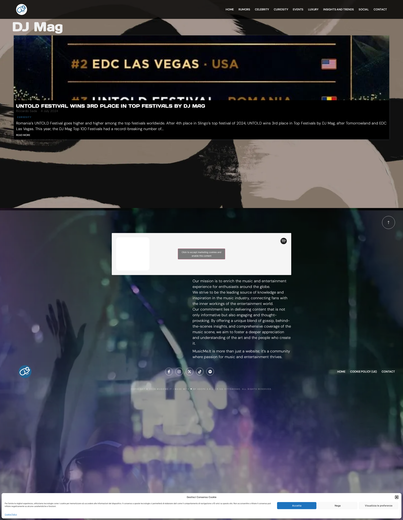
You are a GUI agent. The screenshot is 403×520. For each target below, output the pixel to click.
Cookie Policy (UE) (363, 371)
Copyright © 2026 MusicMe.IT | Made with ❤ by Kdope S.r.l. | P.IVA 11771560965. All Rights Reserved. (201, 389)
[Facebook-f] (169, 371)
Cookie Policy (11, 514)
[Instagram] (179, 371)
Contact (380, 9)
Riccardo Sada (26, 111)
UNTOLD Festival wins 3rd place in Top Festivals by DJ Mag (110, 106)
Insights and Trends (338, 9)
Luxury (313, 9)
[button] (396, 497)
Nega (338, 505)
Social (364, 9)
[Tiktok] (200, 371)
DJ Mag (37, 27)
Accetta (296, 505)
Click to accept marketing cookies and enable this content (201, 254)
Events (298, 9)
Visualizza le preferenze (378, 505)
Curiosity (281, 9)
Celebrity (262, 9)
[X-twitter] (189, 371)
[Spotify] (210, 371)
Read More (23, 135)
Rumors (244, 9)
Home (230, 9)
